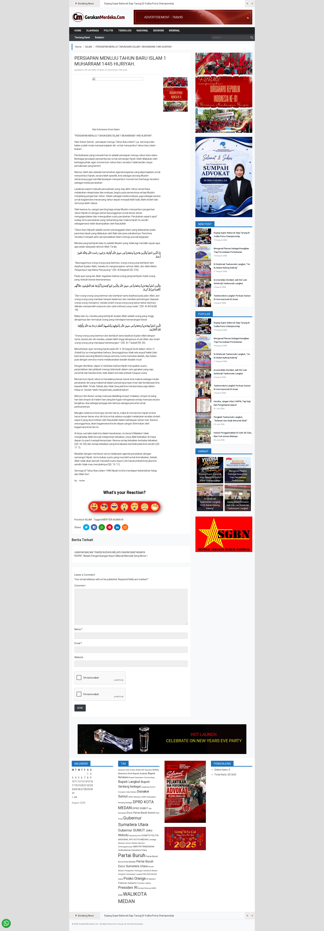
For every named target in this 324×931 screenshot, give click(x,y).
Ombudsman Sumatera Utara (132, 850)
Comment (79, 585)
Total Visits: (220, 774)
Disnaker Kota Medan (127, 792)
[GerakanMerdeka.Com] (99, 17)
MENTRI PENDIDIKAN (143, 846)
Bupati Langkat (129, 782)
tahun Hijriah (81, 213)
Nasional (142, 30)
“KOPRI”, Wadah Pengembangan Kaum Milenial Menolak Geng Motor (110, 556)
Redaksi (99, 37)
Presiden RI (128, 887)
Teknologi (124, 30)
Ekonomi (158, 30)
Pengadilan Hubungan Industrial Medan (141, 871)
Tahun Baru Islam (124, 142)
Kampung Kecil (135, 835)
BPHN (130, 774)
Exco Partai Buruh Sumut (141, 812)
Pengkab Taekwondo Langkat (130, 874)
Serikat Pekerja (144, 888)
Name (78, 629)
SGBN (153, 888)
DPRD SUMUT (140, 808)
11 (76, 781)
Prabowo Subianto (127, 883)
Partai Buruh (131, 855)
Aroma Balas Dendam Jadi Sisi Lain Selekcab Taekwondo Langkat (237, 505)
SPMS (120, 895)
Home (77, 30)
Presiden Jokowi (144, 883)
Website (78, 657)
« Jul (74, 797)
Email (78, 643)
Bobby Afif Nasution (144, 770)
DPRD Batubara (134, 797)
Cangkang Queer (148, 787)
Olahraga (92, 30)
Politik (108, 30)
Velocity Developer (135, 924)
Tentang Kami (82, 37)
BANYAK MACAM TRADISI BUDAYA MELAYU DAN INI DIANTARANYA (110, 552)
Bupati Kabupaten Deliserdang (142, 777)
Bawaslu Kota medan (127, 770)
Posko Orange (135, 878)
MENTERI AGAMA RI (112, 519)
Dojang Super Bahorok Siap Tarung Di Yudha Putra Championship (139, 3)
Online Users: (221, 769)
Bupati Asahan (140, 773)
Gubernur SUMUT (131, 830)
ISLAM (88, 46)
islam (154, 155)
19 (79, 785)
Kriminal (174, 30)
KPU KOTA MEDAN (138, 839)
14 (85, 781)
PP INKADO (151, 879)
